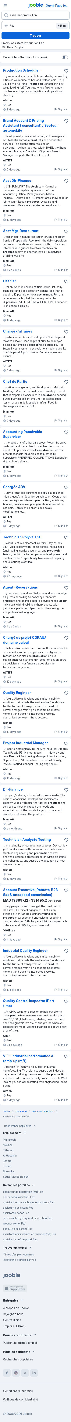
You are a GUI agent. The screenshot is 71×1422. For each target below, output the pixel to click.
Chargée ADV (14, 487)
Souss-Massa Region (16, 1176)
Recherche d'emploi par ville (19, 1259)
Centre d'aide (12, 1320)
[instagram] (16, 1373)
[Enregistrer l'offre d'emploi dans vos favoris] (66, 71)
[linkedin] (34, 1373)
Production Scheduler (21, 70)
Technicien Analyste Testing (27, 840)
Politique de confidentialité (20, 1399)
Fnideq (7, 1166)
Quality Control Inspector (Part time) (28, 1003)
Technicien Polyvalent (21, 537)
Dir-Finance (13, 789)
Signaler (63, 109)
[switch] (65, 57)
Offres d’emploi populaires (18, 1254)
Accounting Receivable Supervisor (22, 434)
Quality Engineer (17, 693)
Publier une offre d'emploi (20, 1343)
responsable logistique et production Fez (27, 1218)
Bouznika (8, 1171)
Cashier (9, 281)
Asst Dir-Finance (17, 181)
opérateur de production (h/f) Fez (23, 1191)
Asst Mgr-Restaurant (21, 231)
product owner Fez (14, 1223)
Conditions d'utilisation (18, 1391)
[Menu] (5, 5)
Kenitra (7, 1160)
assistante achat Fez (16, 1212)
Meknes (7, 1145)
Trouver (35, 35)
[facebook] (7, 1373)
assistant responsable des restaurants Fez (28, 1202)
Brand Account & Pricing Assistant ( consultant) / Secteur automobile (30, 125)
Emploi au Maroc (14, 1326)
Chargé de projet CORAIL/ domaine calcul (24, 640)
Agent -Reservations (20, 587)
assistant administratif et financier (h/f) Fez (29, 1234)
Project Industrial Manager (25, 743)
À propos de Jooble (16, 1308)
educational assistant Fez (19, 1197)
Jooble (27, 1414)
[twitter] (25, 1373)
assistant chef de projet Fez (20, 1239)
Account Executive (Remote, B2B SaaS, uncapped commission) (30, 892)
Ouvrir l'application (58, 5)
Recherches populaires (17, 1125)
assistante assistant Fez (18, 1207)
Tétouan (8, 1150)
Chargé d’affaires (17, 331)
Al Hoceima (10, 1155)
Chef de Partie (15, 381)
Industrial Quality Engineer (25, 951)
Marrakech (9, 1139)
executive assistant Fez (17, 1228)
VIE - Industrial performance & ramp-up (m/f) (28, 1058)
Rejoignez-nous (13, 1314)
